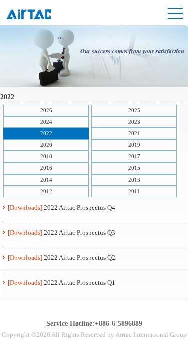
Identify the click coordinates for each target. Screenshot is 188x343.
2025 (134, 110)
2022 (46, 133)
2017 (134, 156)
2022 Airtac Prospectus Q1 (79, 282)
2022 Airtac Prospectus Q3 (79, 232)
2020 (46, 145)
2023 (134, 122)
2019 (134, 145)
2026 (46, 110)
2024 (46, 122)
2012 (46, 191)
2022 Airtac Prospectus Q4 (79, 207)
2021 (134, 133)
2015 (134, 168)
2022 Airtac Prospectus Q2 (79, 257)
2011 (134, 191)
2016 (46, 168)
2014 (46, 180)
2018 (46, 156)
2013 (134, 180)
